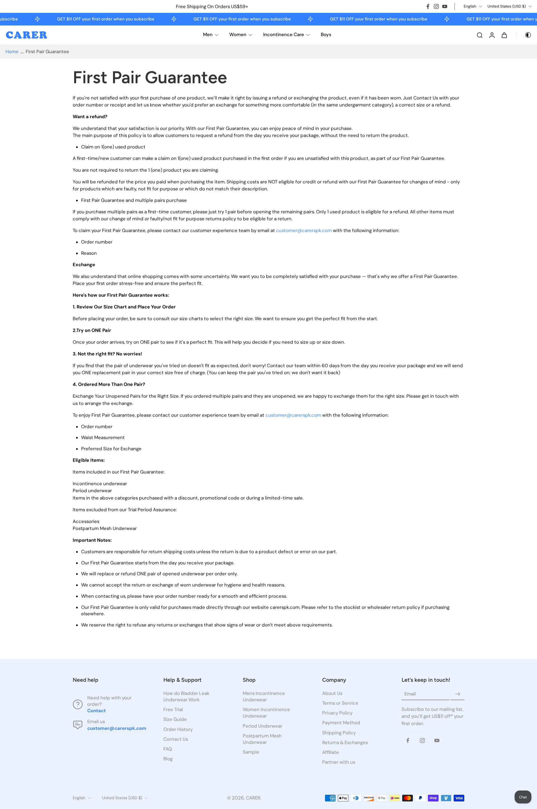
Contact (96, 710)
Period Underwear (262, 726)
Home (12, 51)
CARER (253, 798)
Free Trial (173, 709)
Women (237, 34)
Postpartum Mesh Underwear (262, 738)
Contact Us (175, 739)
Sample (251, 752)
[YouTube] (445, 6)
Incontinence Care (283, 34)
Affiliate (330, 752)
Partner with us (338, 762)
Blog (168, 758)
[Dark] (524, 35)
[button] (110, 680)
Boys (326, 34)
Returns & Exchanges (345, 742)
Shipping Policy (339, 732)
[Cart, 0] (504, 35)
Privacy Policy (337, 713)
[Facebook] (428, 6)
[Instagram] (436, 6)
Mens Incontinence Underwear (264, 696)
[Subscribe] (457, 694)
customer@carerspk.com (304, 231)
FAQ (167, 748)
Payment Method (341, 722)
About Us (332, 693)
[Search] (480, 35)
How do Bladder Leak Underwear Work (186, 696)
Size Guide (175, 719)
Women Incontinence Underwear (266, 712)
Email (410, 694)
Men (208, 34)
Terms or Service (340, 703)
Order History (178, 729)
